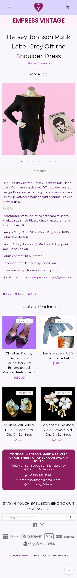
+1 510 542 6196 (39, 475)
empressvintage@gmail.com (52, 277)
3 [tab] (33, 161)
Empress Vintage (37, 555)
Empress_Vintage (40, 484)
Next (73, 121)
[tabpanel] (38, 119)
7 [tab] (55, 161)
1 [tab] (22, 161)
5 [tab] (44, 161)
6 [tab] (50, 161)
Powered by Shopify (59, 555)
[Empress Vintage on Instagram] (42, 526)
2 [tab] (27, 161)
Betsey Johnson (39, 63)
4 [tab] (38, 161)
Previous (4, 121)
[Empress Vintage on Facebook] (35, 526)
